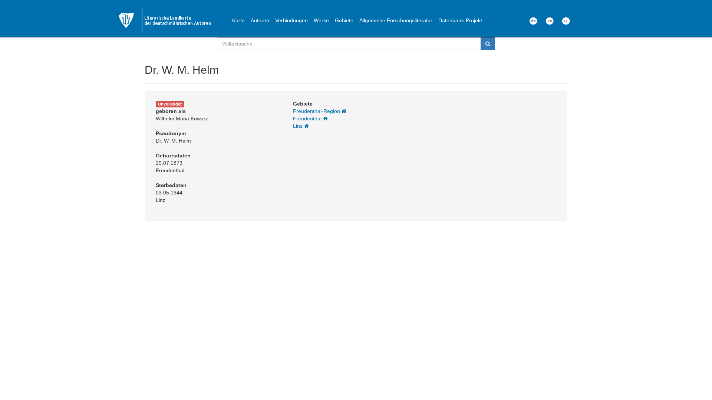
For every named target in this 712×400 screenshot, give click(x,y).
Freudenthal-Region (317, 111)
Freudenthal (308, 118)
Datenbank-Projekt (460, 20)
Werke (321, 20)
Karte (238, 20)
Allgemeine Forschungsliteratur (395, 20)
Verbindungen (291, 20)
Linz (298, 126)
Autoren (260, 20)
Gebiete (344, 20)
